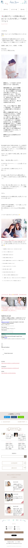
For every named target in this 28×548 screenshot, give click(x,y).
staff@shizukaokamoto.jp (14, 543)
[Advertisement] (14, 393)
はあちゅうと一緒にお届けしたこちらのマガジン (13, 240)
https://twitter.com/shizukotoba (8, 373)
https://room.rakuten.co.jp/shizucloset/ (10, 363)
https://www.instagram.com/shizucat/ (10, 368)
